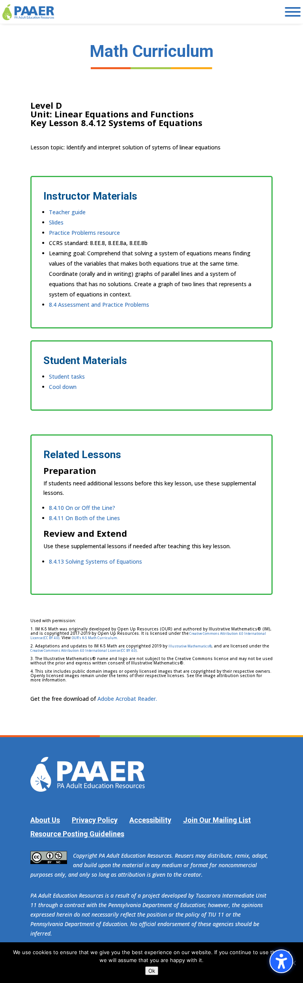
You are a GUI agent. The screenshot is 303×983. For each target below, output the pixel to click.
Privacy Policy (95, 820)
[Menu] (293, 12)
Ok (151, 971)
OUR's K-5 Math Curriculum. (95, 638)
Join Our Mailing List (217, 820)
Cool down (63, 387)
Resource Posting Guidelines (77, 834)
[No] (293, 963)
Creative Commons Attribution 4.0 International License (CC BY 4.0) (83, 650)
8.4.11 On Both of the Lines (84, 518)
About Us (45, 820)
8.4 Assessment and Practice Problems (99, 304)
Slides (56, 222)
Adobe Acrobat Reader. (127, 698)
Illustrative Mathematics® (189, 646)
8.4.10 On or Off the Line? (82, 507)
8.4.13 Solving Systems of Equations (95, 561)
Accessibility (150, 820)
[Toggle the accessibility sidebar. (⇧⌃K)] (281, 961)
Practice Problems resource (84, 232)
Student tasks (67, 376)
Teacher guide (67, 212)
